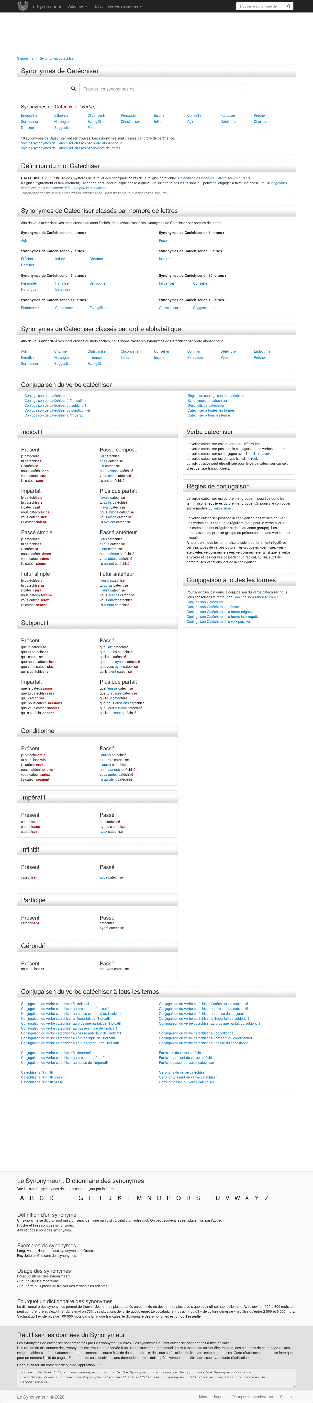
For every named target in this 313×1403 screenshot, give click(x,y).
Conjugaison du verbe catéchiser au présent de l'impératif (65, 1057)
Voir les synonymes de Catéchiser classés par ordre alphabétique (71, 142)
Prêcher (260, 115)
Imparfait (31, 490)
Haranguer (62, 121)
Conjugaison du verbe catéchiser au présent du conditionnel (205, 1037)
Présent (30, 449)
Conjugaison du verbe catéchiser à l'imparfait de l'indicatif (65, 1018)
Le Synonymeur (46, 6)
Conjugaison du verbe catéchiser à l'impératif (56, 1052)
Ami (20, 1230)
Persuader (129, 115)
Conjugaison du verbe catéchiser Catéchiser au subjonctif (203, 1003)
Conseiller (195, 115)
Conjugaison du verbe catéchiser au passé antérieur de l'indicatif (71, 1033)
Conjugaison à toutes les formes (231, 579)
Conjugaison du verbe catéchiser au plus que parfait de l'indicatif (71, 1023)
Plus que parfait (118, 490)
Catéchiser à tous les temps (209, 415)
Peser (92, 127)
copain (33, 1230)
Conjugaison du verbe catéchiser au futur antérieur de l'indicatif (70, 1042)
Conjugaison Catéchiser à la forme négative (220, 611)
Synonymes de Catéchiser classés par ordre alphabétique (101, 328)
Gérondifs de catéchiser (206, 405)
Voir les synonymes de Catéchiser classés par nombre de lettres (70, 147)
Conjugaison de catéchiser (45, 395)
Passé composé (118, 449)
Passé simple (37, 532)
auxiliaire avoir (259, 453)
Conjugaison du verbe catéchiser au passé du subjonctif (202, 1013)
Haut (41, 1250)
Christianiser (130, 121)
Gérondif (33, 945)
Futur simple (35, 573)
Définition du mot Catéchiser (60, 165)
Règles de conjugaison (218, 485)
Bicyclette (24, 1255)
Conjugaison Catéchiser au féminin (214, 606)
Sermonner (29, 121)
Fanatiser (228, 115)
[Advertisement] (156, 33)
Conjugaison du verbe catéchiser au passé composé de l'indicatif (71, 1013)
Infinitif (30, 848)
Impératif (33, 796)
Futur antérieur (117, 573)
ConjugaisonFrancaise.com (255, 596)
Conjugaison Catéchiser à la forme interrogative (223, 616)
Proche (22, 1225)
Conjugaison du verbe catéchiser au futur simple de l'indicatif (68, 1037)
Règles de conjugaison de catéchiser (216, 395)
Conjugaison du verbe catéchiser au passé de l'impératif (64, 1062)
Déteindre (228, 121)
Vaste (31, 1250)
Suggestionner (65, 127)
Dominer (27, 127)
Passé (107, 640)
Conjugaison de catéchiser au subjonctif (55, 405)
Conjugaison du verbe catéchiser (66, 384)
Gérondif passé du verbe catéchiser (186, 1081)
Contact (286, 1396)
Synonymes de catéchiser (207, 400)
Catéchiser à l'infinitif (37, 1072)
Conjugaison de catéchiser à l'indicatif (53, 400)
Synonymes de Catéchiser (60, 70)
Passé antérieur (118, 532)
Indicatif (32, 431)
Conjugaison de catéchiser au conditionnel (57, 410)
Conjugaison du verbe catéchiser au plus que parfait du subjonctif (209, 1023)
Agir (190, 121)
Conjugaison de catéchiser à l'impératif (54, 415)
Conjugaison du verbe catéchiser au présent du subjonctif (203, 1008)
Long (21, 1250)
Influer (159, 121)
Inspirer (160, 115)
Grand (88, 1250)
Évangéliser (97, 121)
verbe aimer (222, 508)
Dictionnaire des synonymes (117, 6)
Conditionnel (38, 730)
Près (36, 1225)
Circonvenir (96, 115)
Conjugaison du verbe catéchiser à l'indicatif (55, 1003)
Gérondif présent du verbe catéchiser (188, 1077)
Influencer (62, 115)
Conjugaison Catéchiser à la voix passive (218, 621)
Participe (33, 899)
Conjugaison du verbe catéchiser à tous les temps (90, 991)
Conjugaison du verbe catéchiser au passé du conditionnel (204, 1042)
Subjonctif (34, 622)
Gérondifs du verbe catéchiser (182, 1072)
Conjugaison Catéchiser (205, 601)
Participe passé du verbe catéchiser (186, 1062)
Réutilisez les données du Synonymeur (71, 1334)
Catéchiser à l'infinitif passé (42, 1081)
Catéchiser (76, 6)
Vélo (40, 1255)
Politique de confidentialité (253, 1396)
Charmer (261, 121)
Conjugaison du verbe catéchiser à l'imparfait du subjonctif (204, 1018)
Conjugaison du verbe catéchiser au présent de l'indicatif (65, 1008)
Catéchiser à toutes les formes (211, 410)
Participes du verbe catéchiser (182, 1052)
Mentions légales (212, 1396)
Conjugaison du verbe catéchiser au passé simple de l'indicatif (69, 1028)
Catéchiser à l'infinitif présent (43, 1077)
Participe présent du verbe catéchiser (188, 1057)
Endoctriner (30, 115)
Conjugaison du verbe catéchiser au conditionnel (196, 1033)
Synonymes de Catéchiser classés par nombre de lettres (99, 210)
